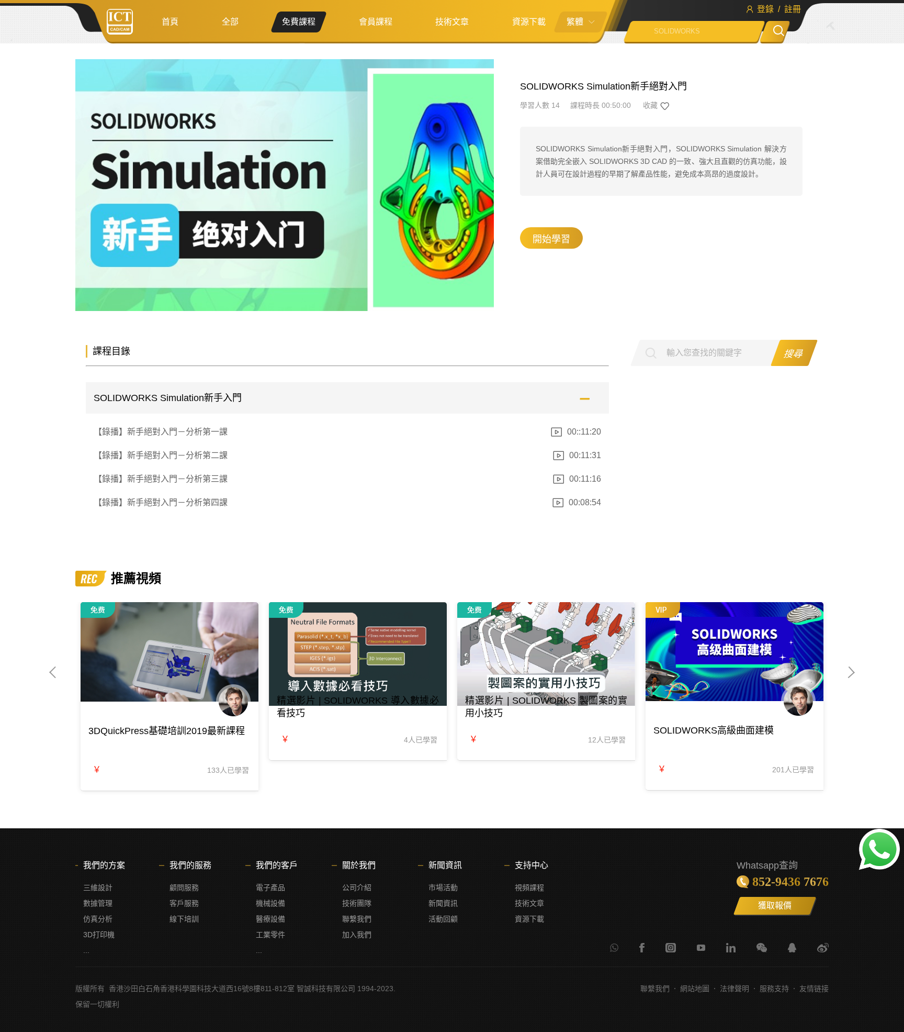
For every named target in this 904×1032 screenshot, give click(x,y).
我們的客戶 (277, 865)
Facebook (642, 947)
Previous (55, 672)
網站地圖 (694, 988)
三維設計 (97, 887)
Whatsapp (614, 947)
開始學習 (551, 239)
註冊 (792, 9)
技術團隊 (356, 903)
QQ (792, 947)
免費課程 (298, 21)
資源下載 (529, 21)
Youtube (701, 947)
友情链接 (814, 988)
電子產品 (270, 887)
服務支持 (774, 988)
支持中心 (531, 865)
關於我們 (359, 865)
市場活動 (443, 887)
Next (850, 672)
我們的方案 (104, 865)
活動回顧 (443, 919)
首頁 (170, 21)
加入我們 (356, 934)
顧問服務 (184, 887)
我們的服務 (190, 865)
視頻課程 (529, 887)
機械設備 (270, 903)
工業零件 (270, 934)
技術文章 (452, 21)
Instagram (670, 947)
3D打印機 (99, 934)
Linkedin (731, 947)
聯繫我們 (356, 919)
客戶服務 (184, 903)
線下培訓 (184, 919)
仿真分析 (97, 919)
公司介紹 (356, 887)
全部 (230, 21)
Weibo (823, 947)
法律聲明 (734, 988)
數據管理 (97, 903)
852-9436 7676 (790, 882)
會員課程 (375, 21)
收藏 (650, 105)
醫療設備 (270, 919)
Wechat (761, 947)
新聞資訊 (445, 865)
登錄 (765, 9)
